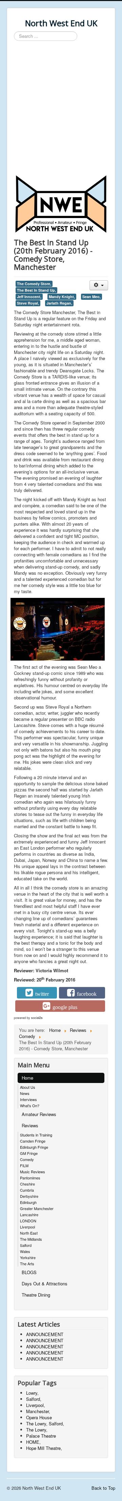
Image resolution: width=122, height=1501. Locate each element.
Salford (26, 1245)
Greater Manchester (37, 1208)
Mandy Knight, (62, 296)
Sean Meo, (91, 296)
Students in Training (36, 1135)
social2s (37, 1018)
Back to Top (103, 1488)
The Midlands (31, 1239)
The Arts (27, 1263)
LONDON (28, 1220)
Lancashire (29, 1214)
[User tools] (98, 285)
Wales (25, 1251)
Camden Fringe (32, 1141)
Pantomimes (30, 1177)
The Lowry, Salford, (45, 1423)
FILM (24, 1165)
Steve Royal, (28, 303)
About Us (27, 1087)
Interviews (28, 1099)
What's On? (29, 1105)
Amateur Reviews (39, 1114)
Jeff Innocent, (29, 296)
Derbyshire (29, 1196)
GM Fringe (29, 1153)
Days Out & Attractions (44, 1283)
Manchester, (38, 1411)
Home (27, 1077)
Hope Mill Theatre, (44, 1448)
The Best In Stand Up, (36, 290)
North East (29, 1233)
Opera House (39, 1417)
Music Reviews (32, 1171)
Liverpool (27, 1226)
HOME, (33, 1442)
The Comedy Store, (34, 283)
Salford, (33, 1399)
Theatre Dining (36, 1294)
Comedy (27, 1159)
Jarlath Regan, (59, 303)
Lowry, (32, 1393)
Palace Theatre (41, 1436)
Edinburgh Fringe (34, 1147)
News (24, 1093)
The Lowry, (36, 1429)
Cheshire (27, 1184)
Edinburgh (28, 1202)
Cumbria (27, 1190)
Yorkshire (28, 1257)
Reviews (30, 1125)
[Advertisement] (61, 109)
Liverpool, (35, 1405)
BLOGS (29, 1272)
